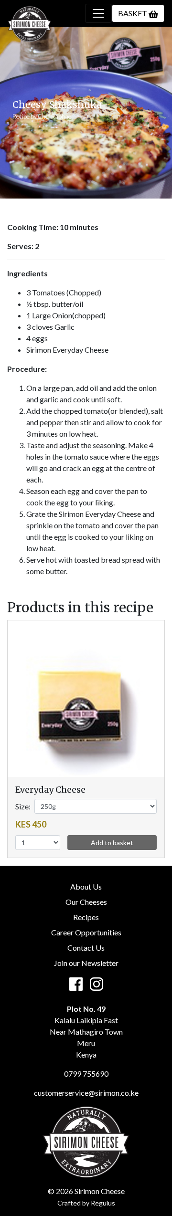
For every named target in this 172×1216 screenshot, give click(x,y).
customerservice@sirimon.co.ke (86, 1092)
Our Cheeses (86, 901)
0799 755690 (86, 1073)
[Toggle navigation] (98, 13)
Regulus (103, 1203)
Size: (23, 806)
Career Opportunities (86, 932)
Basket (133, 13)
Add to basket (112, 843)
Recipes (86, 917)
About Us (86, 886)
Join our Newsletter (86, 962)
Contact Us (86, 947)
